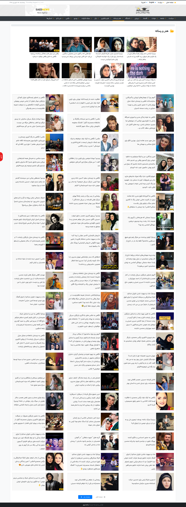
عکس (68, 18)
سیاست (171, 18)
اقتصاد (145, 18)
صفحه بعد (86, 497)
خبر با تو (59, 18)
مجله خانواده (86, 18)
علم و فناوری (105, 18)
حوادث (154, 18)
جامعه (162, 18)
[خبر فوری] (1, 156)
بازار (95, 18)
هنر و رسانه (117, 18)
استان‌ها (49, 18)
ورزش (137, 18)
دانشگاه (128, 18)
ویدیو (76, 18)
